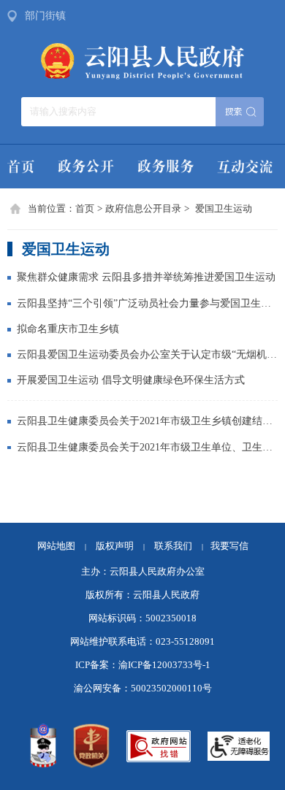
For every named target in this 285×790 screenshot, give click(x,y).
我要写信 (229, 546)
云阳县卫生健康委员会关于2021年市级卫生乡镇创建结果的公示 (147, 420)
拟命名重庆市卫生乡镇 (68, 328)
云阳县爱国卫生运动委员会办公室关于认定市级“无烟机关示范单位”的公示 (147, 354)
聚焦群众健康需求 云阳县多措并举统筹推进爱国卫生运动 (146, 277)
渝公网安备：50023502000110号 (143, 688)
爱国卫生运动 (223, 209)
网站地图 (56, 546)
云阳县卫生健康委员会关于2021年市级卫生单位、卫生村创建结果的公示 (147, 447)
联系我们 (178, 546)
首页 (84, 209)
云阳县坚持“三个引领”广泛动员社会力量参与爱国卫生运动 (147, 303)
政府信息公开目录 (143, 209)
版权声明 (115, 546)
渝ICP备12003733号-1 (164, 665)
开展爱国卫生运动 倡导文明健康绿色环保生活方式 (131, 380)
